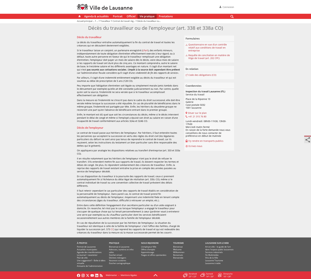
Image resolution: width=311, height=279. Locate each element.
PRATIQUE (114, 242)
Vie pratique (147, 16)
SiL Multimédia (212, 255)
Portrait (117, 16)
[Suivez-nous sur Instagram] (83, 275)
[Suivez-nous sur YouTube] (92, 275)
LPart (145, 50)
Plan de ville (82, 257)
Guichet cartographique (119, 263)
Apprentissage (147, 252)
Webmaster (111, 275)
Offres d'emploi (148, 249)
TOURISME (178, 242)
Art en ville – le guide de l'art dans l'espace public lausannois (219, 248)
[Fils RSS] (102, 275)
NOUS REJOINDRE (150, 242)
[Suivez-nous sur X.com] (87, 275)
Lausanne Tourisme (214, 260)
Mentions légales (129, 275)
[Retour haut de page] (155, 275)
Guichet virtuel (115, 255)
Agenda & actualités (96, 16)
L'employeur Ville (148, 246)
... (97, 21)
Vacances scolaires (117, 260)
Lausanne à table (213, 263)
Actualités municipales (87, 249)
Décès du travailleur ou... (149, 21)
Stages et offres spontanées (153, 255)
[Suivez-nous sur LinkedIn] (96, 275)
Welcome (177, 249)
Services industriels (214, 252)
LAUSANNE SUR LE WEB (217, 242)
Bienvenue (178, 246)
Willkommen (178, 252)
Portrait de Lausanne (86, 246)
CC (112, 229)
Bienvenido (178, 257)
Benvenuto (178, 255)
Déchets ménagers (117, 257)
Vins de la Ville (211, 257)
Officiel (131, 16)
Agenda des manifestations (89, 252)
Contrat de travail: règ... (124, 21)
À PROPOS (82, 242)
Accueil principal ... (85, 21)
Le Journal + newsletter (87, 255)
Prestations (166, 16)
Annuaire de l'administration (90, 266)
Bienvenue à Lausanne (119, 246)
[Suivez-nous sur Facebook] (78, 275)
